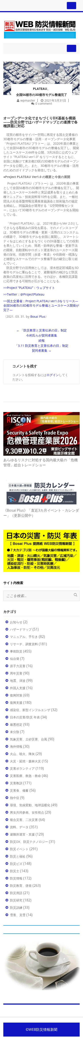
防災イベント (19, 849)
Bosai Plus (37, 316)
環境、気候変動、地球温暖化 (30, 805)
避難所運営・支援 (22, 834)
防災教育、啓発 (21, 885)
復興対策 (16, 695)
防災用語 (16, 893)
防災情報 (16, 878)
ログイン (52, 375)
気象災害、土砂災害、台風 (28, 739)
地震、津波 (17, 680)
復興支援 (16, 702)
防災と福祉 (17, 856)
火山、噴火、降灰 (22, 754)
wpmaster (27, 100)
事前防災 (16, 651)
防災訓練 (16, 907)
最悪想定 (16, 724)
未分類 (14, 732)
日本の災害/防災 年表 (25, 717)
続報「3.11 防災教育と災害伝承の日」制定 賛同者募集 (41, 345)
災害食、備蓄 (19, 790)
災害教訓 (16, 783)
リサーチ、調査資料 (24, 644)
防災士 (14, 871)
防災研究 (16, 900)
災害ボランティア (22, 768)
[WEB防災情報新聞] (39, 29)
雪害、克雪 (17, 915)
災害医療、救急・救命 (25, 776)
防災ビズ (16, 864)
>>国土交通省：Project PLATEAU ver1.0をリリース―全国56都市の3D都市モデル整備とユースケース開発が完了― (41, 305)
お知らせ (16, 622)
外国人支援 (17, 688)
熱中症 (14, 798)
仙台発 (14, 659)
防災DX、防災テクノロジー (29, 842)
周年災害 (16, 673)
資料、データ (19, 827)
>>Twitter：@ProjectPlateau (23, 294)
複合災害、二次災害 (24, 820)
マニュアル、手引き (24, 637)
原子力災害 (17, 666)
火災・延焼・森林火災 (25, 761)
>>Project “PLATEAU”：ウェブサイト (29, 288)
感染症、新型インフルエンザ (30, 710)
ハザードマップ (21, 629)
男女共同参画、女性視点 (27, 812)
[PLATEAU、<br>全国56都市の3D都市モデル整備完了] (41, 72)
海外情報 (16, 746)
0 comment (43, 103)
